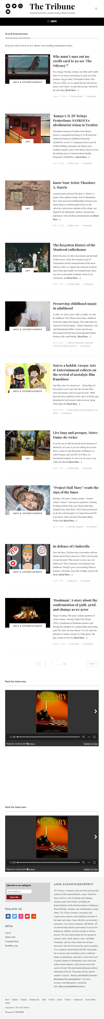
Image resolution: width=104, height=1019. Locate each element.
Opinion (15, 999)
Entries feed (10, 936)
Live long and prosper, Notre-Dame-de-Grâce (76, 434)
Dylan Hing (73, 468)
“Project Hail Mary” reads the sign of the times (76, 489)
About (7, 1003)
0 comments (91, 96)
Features (24, 999)
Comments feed (11, 941)
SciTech (51, 999)
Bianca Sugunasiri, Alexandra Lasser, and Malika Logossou (73, 344)
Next (92, 663)
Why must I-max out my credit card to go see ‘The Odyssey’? (72, 61)
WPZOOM (19, 1012)
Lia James (75, 643)
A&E (44, 999)
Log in (8, 932)
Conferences (78, 999)
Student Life (34, 999)
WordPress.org (11, 945)
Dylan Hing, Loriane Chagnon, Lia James (75, 411)
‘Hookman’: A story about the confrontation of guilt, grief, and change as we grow (75, 604)
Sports (59, 999)
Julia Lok (73, 580)
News (7, 999)
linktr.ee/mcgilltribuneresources (71, 986)
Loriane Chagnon (76, 526)
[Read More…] (72, 90)
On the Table (90, 999)
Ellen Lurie (74, 163)
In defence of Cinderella (71, 546)
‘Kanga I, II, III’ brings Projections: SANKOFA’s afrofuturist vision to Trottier (75, 120)
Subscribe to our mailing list (18, 885)
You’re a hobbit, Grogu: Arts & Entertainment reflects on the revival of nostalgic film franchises (74, 372)
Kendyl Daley (74, 284)
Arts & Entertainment (27, 82)
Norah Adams (76, 96)
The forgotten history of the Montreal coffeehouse (74, 247)
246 (64, 663)
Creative (68, 999)
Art (27, 141)
